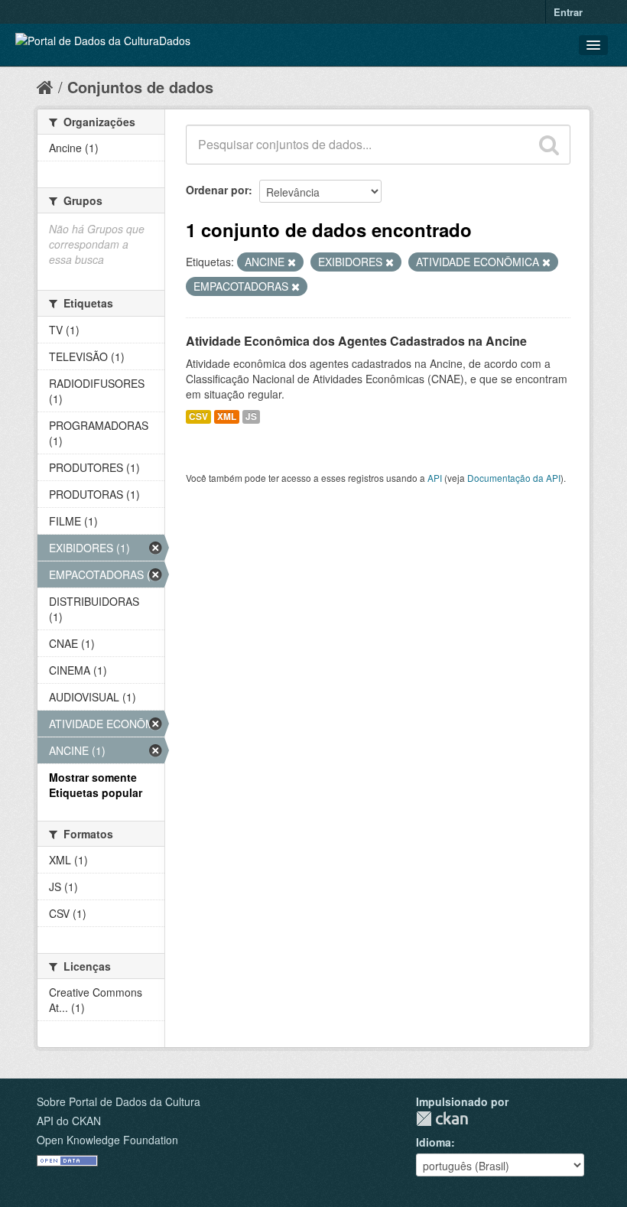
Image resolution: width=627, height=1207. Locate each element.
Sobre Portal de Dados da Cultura (118, 1101)
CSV (198, 416)
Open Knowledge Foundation (107, 1139)
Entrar (568, 12)
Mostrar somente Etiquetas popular (95, 784)
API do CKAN (69, 1120)
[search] (549, 144)
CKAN (442, 1119)
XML (226, 416)
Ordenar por (217, 189)
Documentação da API (513, 477)
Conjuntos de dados (140, 87)
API (434, 477)
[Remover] (292, 262)
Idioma (433, 1142)
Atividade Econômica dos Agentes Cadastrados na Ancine (356, 341)
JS (251, 416)
